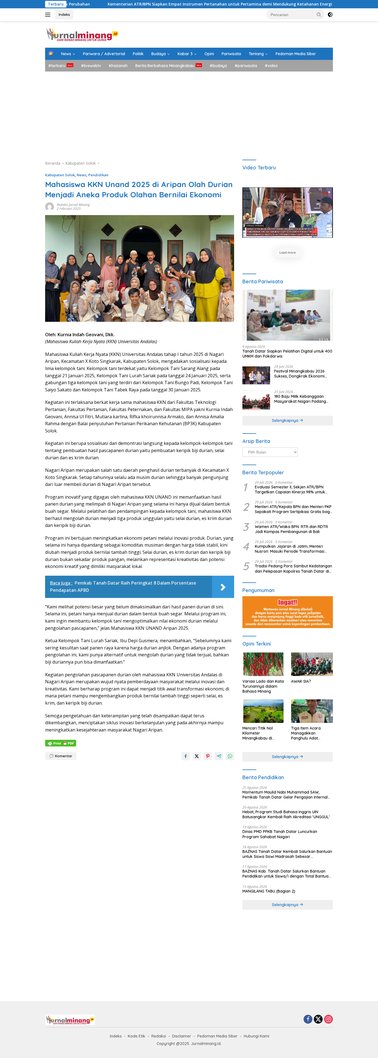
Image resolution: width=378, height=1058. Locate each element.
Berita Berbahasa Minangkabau (164, 65)
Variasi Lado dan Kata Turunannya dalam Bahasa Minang (263, 686)
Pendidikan (98, 174)
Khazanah (118, 65)
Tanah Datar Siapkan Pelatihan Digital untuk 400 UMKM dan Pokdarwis (287, 354)
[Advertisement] (189, 113)
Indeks (64, 14)
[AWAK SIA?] (312, 664)
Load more (287, 252)
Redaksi (158, 1036)
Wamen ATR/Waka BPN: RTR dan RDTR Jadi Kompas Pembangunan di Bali (291, 529)
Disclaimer (181, 1036)
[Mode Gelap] (330, 14)
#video (271, 65)
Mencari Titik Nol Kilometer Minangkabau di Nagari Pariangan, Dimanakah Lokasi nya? (259, 733)
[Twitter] (318, 1019)
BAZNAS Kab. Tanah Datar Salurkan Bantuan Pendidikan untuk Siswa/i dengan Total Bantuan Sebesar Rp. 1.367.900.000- (286, 874)
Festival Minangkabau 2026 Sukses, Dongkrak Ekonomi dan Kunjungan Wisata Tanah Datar (301, 374)
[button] (319, 14)
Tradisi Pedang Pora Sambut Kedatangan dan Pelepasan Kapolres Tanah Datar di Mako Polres (293, 568)
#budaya (218, 65)
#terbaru (56, 65)
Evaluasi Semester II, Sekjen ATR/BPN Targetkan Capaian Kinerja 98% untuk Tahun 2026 (290, 489)
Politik (138, 53)
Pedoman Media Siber (296, 53)
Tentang (256, 53)
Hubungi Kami (256, 1036)
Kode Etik (136, 1036)
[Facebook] (308, 1019)
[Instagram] (328, 1019)
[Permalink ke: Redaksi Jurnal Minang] (49, 206)
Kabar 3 (185, 53)
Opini (209, 53)
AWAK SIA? (301, 681)
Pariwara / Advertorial (104, 53)
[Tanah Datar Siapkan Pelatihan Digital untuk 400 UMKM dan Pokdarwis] (287, 315)
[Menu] (49, 14)
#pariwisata (246, 65)
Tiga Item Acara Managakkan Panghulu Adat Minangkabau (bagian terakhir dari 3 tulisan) (311, 733)
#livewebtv (91, 65)
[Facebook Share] (186, 756)
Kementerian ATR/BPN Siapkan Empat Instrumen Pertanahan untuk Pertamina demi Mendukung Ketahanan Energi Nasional (185, 4)
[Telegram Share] (219, 756)
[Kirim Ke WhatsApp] (230, 756)
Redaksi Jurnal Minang (73, 204)
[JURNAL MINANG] (82, 34)
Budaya (158, 53)
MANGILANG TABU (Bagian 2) (268, 891)
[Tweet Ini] (197, 756)
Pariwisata (231, 53)
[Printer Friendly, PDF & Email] (60, 742)
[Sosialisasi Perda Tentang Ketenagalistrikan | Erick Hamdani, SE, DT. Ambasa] (287, 212)
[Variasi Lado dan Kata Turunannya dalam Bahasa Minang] (263, 664)
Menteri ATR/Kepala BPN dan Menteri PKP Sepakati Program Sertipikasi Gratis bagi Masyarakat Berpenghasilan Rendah (293, 509)
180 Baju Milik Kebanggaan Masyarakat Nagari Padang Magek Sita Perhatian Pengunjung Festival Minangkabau (300, 399)
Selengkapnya (285, 420)
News (66, 53)
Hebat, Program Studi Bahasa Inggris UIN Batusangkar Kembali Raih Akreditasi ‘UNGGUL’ (286, 814)
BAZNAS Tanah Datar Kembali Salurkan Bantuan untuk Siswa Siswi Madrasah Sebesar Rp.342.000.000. (287, 854)
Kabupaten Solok (60, 174)
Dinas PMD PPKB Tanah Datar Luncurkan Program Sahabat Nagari (279, 834)
